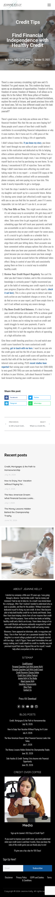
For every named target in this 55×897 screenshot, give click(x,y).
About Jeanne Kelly (27, 681)
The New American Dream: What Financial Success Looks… (19, 496)
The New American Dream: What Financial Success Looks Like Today (27, 739)
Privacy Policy (21, 877)
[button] (15, 397)
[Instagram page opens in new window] (32, 706)
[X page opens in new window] (23, 706)
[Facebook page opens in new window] (19, 706)
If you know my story (32, 142)
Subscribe (38, 868)
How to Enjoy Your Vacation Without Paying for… (18, 482)
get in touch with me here (21, 348)
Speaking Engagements (27, 684)
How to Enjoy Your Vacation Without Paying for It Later (27, 729)
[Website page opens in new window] (36, 706)
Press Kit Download (27, 698)
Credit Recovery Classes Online (27, 672)
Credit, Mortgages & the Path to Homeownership (19, 468)
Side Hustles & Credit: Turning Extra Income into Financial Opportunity (27, 760)
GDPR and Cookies (37, 877)
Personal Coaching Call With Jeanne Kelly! (27, 666)
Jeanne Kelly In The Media (27, 678)
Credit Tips (28, 22)
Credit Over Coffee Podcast (28, 675)
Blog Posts (28, 686)
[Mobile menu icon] (49, 5)
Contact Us (27, 689)
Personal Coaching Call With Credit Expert (27, 669)
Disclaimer (9, 877)
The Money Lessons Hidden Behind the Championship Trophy (17, 512)
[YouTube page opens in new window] (27, 706)
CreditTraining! (27, 663)
